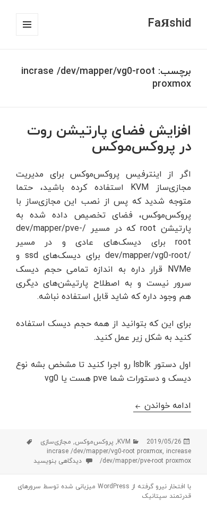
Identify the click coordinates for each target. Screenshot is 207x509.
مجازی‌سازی (55, 442)
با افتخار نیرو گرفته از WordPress (143, 486)
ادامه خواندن (162, 406)
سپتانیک (154, 496)
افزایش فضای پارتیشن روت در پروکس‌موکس (109, 139)
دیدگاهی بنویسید (58, 461)
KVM (124, 442)
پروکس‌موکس (94, 442)
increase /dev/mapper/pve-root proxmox (145, 456)
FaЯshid (169, 23)
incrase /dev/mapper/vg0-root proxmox (104, 451)
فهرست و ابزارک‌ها (27, 35)
